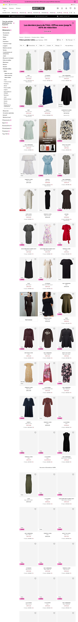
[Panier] (75, 8)
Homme (11, 8)
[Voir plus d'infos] (28, 81)
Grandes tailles (35, 37)
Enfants (18, 8)
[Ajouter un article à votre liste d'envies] (35, 51)
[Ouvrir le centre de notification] (66, 8)
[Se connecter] (62, 8)
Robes (42, 37)
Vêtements (27, 37)
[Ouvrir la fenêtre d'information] (75, 2)
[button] (60, 40)
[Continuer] (71, 13)
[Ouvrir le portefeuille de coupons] (58, 8)
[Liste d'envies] (70, 8)
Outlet (6, 4)
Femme (4, 8)
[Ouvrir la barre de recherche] (74, 13)
